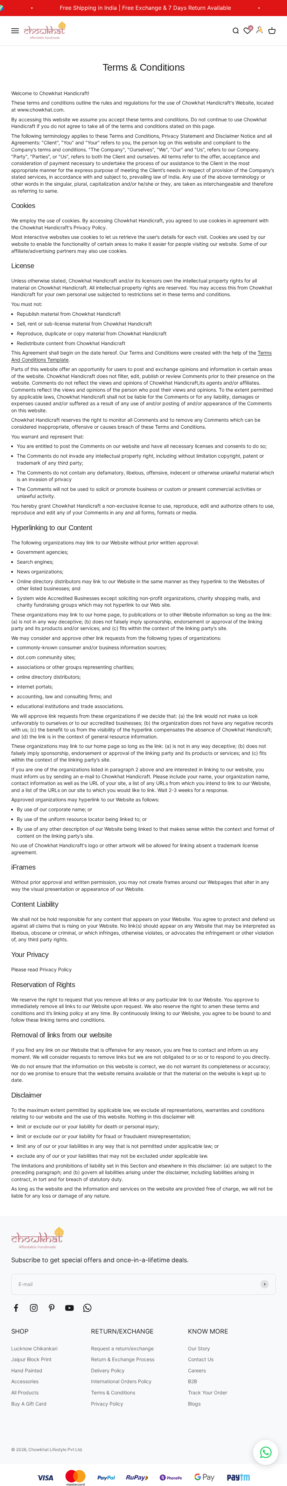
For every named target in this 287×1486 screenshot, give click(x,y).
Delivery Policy (108, 1370)
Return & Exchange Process (122, 1359)
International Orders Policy (121, 1381)
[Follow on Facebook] (16, 1308)
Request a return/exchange (122, 1348)
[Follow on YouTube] (69, 1308)
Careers (197, 1370)
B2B (192, 1381)
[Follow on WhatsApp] (87, 1308)
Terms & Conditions (113, 1392)
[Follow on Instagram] (33, 1308)
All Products (24, 1392)
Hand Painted (26, 1370)
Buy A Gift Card (29, 1404)
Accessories (24, 1381)
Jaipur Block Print (31, 1359)
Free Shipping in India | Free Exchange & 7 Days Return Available (132, 7)
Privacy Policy (107, 1404)
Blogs (194, 1404)
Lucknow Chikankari (34, 1348)
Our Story (199, 1348)
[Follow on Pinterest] (51, 1308)
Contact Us (201, 1359)
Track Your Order (207, 1392)
